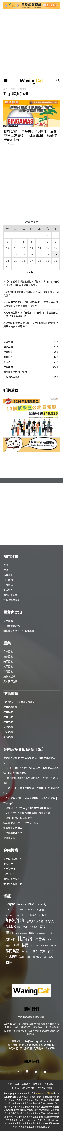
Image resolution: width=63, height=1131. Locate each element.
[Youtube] (44, 1072)
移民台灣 (34, 945)
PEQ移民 (40, 910)
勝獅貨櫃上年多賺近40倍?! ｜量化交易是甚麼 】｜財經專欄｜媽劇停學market (30, 135)
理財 (5, 569)
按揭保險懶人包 (11, 625)
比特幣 (25, 938)
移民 (25, 945)
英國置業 (8, 666)
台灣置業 (8, 671)
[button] (5, 80)
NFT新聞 (8, 579)
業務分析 (10, 939)
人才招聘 (50, 1048)
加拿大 (49, 921)
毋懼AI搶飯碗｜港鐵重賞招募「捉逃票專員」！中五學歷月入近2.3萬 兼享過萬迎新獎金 (31, 283)
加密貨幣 (14, 920)
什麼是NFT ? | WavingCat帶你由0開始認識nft (27, 808)
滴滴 (49, 940)
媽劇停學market (10, 126)
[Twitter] (36, 1072)
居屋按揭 (8, 732)
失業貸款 (33, 927)
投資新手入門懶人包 (14, 828)
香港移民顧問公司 (12, 883)
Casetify (41, 904)
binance (21, 904)
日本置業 (8, 651)
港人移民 (8, 589)
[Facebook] (18, 1072)
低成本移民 (32, 915)
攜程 (31, 933)
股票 (50, 951)
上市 (23, 915)
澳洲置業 (8, 656)
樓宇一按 (8, 717)
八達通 (43, 915)
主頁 (5, 88)
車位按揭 (8, 737)
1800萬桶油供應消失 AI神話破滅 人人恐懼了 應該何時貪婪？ (31, 294)
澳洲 (7, 945)
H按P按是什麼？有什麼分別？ (19, 702)
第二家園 (26, 951)
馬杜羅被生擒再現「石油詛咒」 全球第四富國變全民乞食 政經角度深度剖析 (30, 314)
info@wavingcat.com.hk (37, 1041)
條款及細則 (26, 1048)
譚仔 (22, 957)
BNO (31, 904)
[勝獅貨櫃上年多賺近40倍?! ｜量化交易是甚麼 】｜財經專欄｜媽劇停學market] (31, 113)
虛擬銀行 (8, 863)
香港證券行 (9, 868)
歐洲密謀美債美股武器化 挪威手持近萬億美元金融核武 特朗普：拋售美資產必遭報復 (30, 304)
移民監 (53, 945)
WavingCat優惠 (11, 599)
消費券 (40, 939)
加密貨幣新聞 (10, 594)
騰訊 (8, 962)
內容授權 (38, 1048)
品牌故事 (8, 574)
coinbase (10, 909)
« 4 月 (30, 272)
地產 (25, 927)
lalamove (29, 909)
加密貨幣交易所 (11, 878)
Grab (21, 910)
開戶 (29, 957)
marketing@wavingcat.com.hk (37, 1044)
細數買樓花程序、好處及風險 (18, 630)
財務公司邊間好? (12, 858)
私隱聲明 (13, 1048)
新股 (50, 933)
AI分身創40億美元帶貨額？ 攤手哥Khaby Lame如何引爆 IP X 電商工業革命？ (31, 325)
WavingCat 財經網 (44, 1093)
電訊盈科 (48, 957)
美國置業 (8, 661)
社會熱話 (8, 584)
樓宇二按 (8, 722)
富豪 (43, 926)
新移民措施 (41, 933)
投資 (5, 564)
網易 (35, 951)
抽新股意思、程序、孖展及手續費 (21, 823)
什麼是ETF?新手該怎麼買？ (17, 818)
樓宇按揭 (8, 620)
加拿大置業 (9, 676)
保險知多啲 (9, 838)
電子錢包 (37, 957)
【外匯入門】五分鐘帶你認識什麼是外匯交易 (26, 813)
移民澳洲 (44, 945)
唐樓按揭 (8, 727)
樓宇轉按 (8, 712)
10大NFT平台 (10, 873)
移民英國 (12, 951)
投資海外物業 (21, 933)
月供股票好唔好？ (12, 833)
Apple (10, 904)
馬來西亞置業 (10, 681)
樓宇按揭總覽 (10, 707)
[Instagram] (27, 1071)
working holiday (12, 915)
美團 (42, 951)
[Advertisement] (31, 43)
